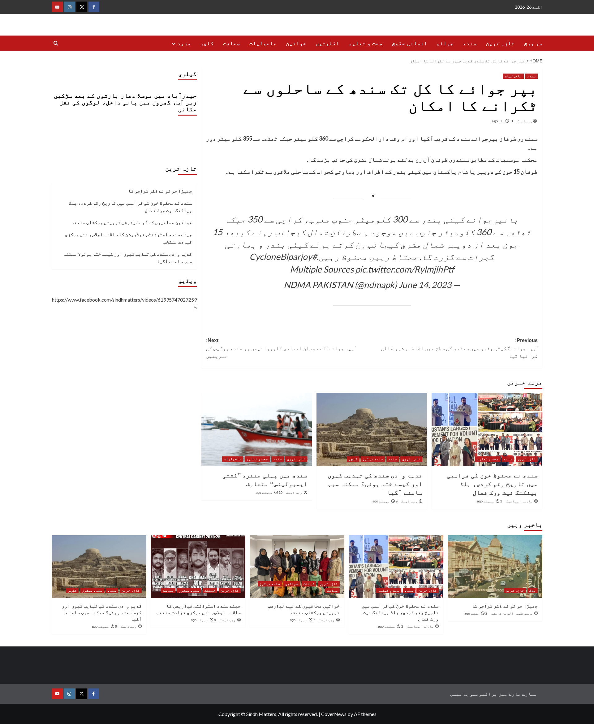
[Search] (56, 43)
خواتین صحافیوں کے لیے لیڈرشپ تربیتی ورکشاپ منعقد (131, 222)
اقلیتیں (327, 43)
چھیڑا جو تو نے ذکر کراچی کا (160, 190)
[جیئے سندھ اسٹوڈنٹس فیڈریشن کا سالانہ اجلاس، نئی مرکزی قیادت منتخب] (198, 566)
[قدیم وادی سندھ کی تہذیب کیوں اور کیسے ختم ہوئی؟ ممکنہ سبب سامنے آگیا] (371, 429)
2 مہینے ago (489, 501)
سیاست (168, 590)
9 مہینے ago (385, 501)
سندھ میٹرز (373, 459)
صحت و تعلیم (365, 43)
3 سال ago (502, 121)
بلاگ (532, 590)
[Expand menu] (173, 43)
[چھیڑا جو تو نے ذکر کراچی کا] (495, 566)
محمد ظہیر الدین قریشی (512, 613)
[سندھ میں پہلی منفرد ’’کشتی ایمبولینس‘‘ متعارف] (256, 429)
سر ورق (533, 43)
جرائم (445, 43)
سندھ (469, 43)
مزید (184, 43)
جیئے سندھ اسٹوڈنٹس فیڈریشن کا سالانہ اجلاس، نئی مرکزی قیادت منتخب (128, 237)
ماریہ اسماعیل (519, 501)
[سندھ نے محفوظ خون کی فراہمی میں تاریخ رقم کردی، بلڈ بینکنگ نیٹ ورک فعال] (487, 429)
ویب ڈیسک (524, 121)
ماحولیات (263, 43)
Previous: (459, 348)
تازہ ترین (500, 43)
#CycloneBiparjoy (283, 256)
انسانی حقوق (409, 43)
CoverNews (333, 714)
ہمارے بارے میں (517, 693)
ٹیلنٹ (308, 584)
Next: (281, 348)
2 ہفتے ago (475, 613)
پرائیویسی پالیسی (473, 693)
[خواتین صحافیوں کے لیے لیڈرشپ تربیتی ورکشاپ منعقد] (297, 566)
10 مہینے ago (269, 492)
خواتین (296, 43)
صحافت (231, 43)
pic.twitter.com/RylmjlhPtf (404, 269)
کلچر (207, 43)
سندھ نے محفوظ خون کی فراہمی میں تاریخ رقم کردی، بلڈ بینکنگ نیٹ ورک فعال (492, 484)
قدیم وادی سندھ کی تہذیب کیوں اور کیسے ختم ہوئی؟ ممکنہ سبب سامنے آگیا (375, 484)
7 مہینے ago (302, 620)
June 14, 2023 (424, 284)
